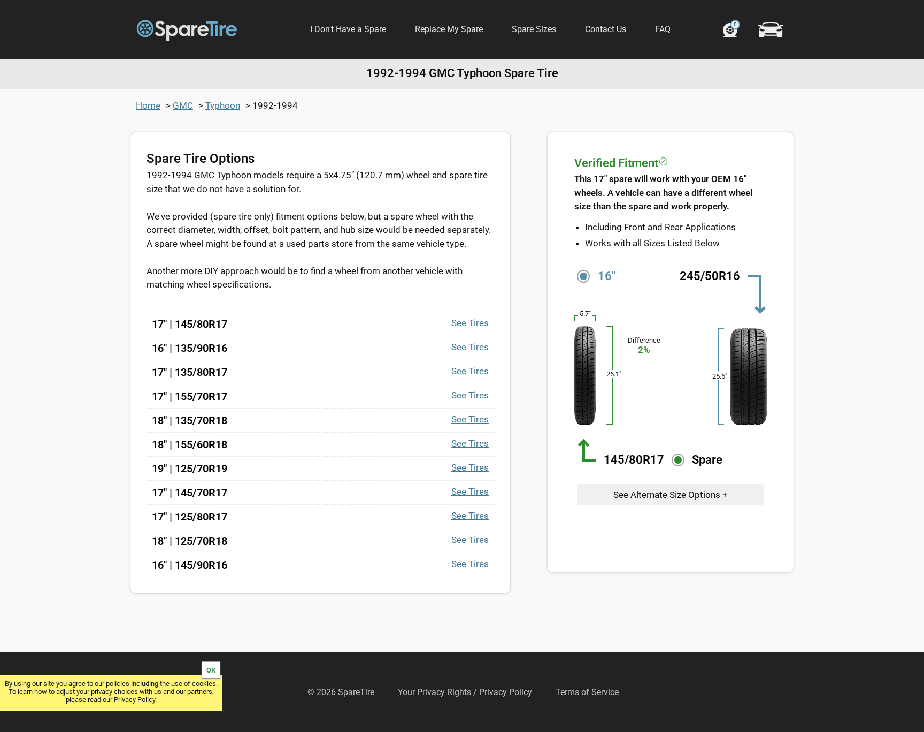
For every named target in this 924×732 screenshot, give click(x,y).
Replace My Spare (449, 29)
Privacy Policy (134, 700)
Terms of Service (587, 692)
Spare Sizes (534, 29)
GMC (183, 105)
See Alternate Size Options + (670, 494)
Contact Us (605, 29)
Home (148, 105)
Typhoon (222, 105)
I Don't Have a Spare (348, 29)
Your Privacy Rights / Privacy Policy (465, 692)
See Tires (470, 323)
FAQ (663, 29)
